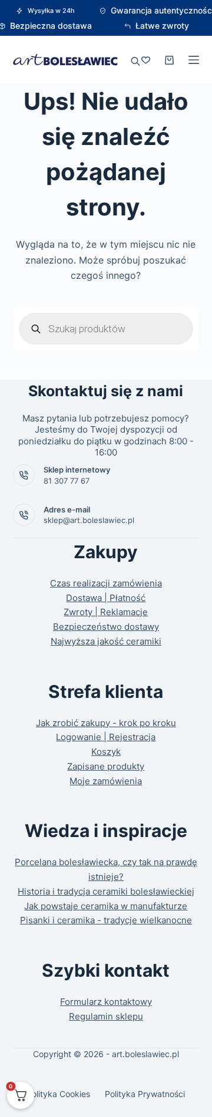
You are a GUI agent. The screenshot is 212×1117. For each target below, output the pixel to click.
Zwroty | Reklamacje (106, 611)
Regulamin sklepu (106, 1016)
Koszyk (106, 751)
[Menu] (193, 60)
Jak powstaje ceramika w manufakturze (105, 906)
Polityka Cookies (58, 1094)
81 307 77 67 (67, 480)
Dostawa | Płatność (105, 597)
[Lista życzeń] (145, 60)
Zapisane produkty (105, 766)
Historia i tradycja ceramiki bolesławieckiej (106, 891)
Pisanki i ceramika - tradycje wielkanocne (106, 920)
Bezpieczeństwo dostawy (106, 626)
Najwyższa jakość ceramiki (106, 641)
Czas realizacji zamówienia (106, 583)
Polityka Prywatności (145, 1094)
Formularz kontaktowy (106, 1001)
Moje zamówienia (105, 781)
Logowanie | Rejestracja (105, 737)
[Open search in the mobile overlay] (135, 60)
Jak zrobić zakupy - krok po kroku (106, 722)
